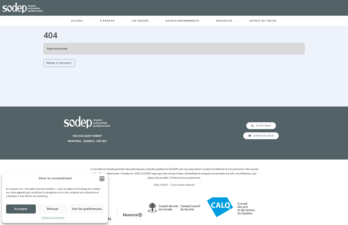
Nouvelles (224, 21)
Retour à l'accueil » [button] (59, 63)
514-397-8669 (263, 125)
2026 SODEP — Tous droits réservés (174, 184)
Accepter (21, 209)
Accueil (77, 21)
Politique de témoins (52, 217)
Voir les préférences (87, 209)
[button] (102, 178)
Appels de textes (263, 21)
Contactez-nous (263, 135)
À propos (107, 21)
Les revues (140, 21)
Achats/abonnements (182, 21)
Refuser (53, 209)
